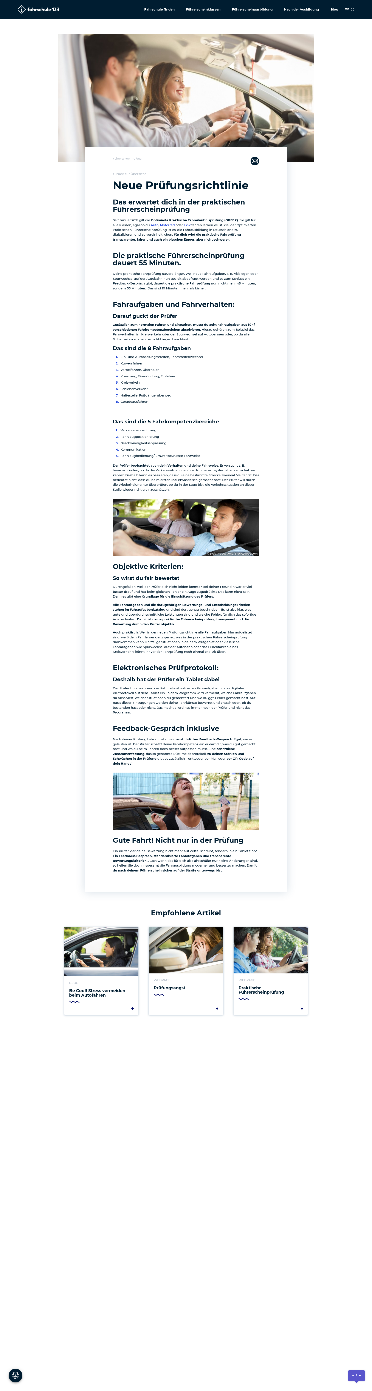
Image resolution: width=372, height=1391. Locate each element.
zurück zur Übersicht (129, 174)
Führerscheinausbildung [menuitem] (252, 9)
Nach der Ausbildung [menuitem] (301, 9)
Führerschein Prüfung (127, 158)
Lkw (187, 225)
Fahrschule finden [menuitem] (159, 9)
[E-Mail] (255, 160)
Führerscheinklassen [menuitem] (203, 9)
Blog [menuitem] (334, 9)
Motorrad (167, 225)
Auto (154, 225)
